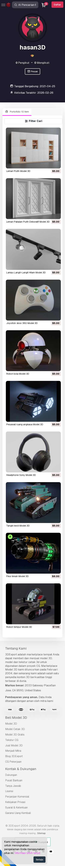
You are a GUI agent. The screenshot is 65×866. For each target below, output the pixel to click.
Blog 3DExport (14, 756)
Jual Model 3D (14, 745)
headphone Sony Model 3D (21, 475)
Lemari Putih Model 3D (18, 171)
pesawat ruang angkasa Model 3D (24, 424)
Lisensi (9, 791)
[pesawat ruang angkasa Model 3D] (33, 401)
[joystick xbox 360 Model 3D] (33, 300)
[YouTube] (51, 852)
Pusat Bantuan (13, 780)
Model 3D (11, 723)
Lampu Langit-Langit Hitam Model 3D (26, 272)
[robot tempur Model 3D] (33, 603)
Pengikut (22, 63)
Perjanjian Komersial (17, 796)
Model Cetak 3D (15, 729)
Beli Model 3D (16, 717)
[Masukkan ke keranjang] (49, 164)
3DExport (11, 654)
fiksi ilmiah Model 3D (17, 576)
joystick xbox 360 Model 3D (22, 323)
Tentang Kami (15, 648)
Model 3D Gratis (14, 734)
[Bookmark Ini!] (56, 164)
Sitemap (41, 833)
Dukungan (11, 775)
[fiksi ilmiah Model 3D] (33, 553)
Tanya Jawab (13, 786)
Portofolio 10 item (19, 111)
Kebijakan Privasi (15, 802)
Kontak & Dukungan (20, 769)
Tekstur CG (11, 740)
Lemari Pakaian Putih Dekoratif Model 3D (28, 221)
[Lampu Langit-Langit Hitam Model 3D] (33, 249)
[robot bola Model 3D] (33, 350)
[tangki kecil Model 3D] (33, 502)
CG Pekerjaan (13, 761)
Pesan (34, 71)
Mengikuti (41, 63)
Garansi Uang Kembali (18, 813)
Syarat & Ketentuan (16, 807)
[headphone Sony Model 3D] (33, 452)
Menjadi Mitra (13, 750)
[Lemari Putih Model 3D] (33, 148)
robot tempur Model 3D (19, 626)
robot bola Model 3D (17, 373)
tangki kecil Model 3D (18, 525)
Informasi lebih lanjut (27, 853)
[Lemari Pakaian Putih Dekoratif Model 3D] (33, 198)
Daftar (57, 4)
